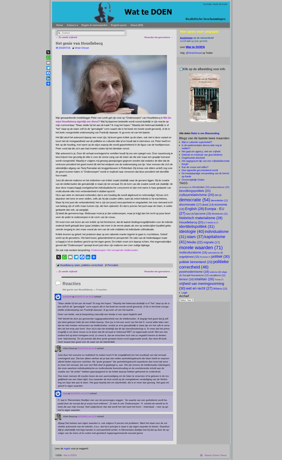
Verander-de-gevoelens (158, 37)
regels (67, 448)
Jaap (65, 393)
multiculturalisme (193, 252)
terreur (186, 279)
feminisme (220, 213)
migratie (211, 242)
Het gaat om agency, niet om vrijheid (201, 151)
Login (184, 292)
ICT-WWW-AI (211, 223)
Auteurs (71, 25)
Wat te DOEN (70, 455)
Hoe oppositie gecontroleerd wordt (200, 170)
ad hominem (185, 187)
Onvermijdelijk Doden (193, 179)
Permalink (112, 265)
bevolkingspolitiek (195, 190)
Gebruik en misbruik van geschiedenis (202, 154)
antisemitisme (219, 187)
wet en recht (199, 288)
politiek (220, 256)
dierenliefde (219, 200)
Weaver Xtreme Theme (216, 455)
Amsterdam (201, 187)
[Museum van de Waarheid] (204, 97)
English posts (119, 25)
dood (208, 204)
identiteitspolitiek (197, 226)
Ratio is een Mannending (205, 133)
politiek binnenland (196, 262)
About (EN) (136, 25)
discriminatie (190, 204)
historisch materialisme (200, 218)
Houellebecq (66, 265)
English (194, 209)
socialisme (217, 275)
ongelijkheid (189, 256)
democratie (194, 199)
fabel (190, 214)
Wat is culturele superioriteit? (197, 142)
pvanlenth (67, 297)
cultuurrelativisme (196, 195)
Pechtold (205, 257)
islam (77, 265)
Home (59, 25)
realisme (215, 272)
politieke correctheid (92, 265)
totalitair (204, 279)
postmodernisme (194, 271)
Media (195, 242)
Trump (219, 280)
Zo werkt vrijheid (66, 37)
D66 (218, 195)
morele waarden (201, 247)
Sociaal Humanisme (195, 275)
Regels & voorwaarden (94, 25)
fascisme (202, 213)
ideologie (191, 231)
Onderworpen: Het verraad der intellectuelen (114, 250)
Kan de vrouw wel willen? (195, 167)
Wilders (220, 288)
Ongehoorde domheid (193, 157)
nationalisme (215, 252)
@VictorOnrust (194, 52)
